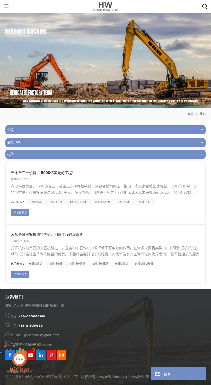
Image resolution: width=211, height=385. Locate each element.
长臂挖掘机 (35, 202)
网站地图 (105, 377)
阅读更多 (19, 212)
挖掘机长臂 (55, 202)
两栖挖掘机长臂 (144, 264)
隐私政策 (138, 377)
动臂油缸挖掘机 (78, 202)
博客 (117, 377)
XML (125, 377)
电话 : (28, 316)
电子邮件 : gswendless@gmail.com (35, 335)
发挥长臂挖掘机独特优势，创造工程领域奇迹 (47, 234)
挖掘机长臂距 (102, 202)
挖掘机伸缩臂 (77, 264)
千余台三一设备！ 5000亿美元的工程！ (43, 173)
